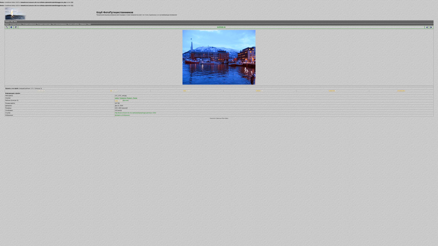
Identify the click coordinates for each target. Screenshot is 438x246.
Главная (7, 21)
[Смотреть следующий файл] (431, 27)
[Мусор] (41, 91)
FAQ (11, 21)
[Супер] (401, 91)
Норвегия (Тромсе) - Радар (128, 98)
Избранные (83, 24)
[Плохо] (114, 91)
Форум (7, 24)
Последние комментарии (44, 24)
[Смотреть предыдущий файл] (427, 27)
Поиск (89, 24)
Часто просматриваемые (59, 24)
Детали (125, 100)
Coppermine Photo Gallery (222, 118)
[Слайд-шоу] (16, 27)
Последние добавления (29, 24)
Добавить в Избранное (122, 115)
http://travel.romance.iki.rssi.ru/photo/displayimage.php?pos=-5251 (135, 113)
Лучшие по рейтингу (73, 24)
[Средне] (187, 91)
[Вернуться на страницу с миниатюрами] (7, 27)
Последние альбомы (16, 24)
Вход (15, 21)
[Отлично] (332, 91)
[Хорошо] (259, 91)
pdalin (117, 98)
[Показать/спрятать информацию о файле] (11, 27)
